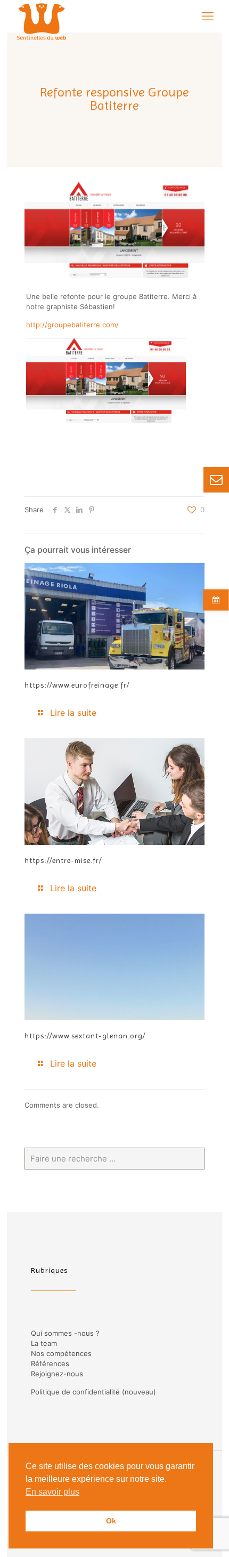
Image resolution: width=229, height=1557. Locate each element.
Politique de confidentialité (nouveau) (93, 1391)
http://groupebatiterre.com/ (72, 324)
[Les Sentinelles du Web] (42, 16)
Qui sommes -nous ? (65, 1333)
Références (50, 1363)
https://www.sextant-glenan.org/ (84, 1035)
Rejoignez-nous (57, 1373)
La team (44, 1343)
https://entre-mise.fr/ (63, 860)
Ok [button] (111, 1520)
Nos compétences (61, 1353)
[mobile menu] (208, 16)
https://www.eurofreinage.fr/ (76, 685)
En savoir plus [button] (52, 1491)
